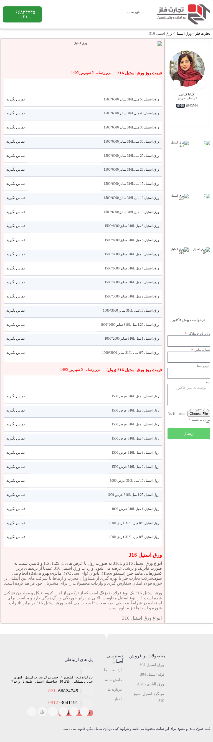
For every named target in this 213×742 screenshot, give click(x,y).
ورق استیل (184, 33)
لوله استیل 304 (152, 674)
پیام (208, 381)
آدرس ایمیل (203, 365)
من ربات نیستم (200, 419)
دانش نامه (113, 680)
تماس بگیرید (15, 99)
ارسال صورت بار (199, 409)
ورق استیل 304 (152, 665)
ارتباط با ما (113, 670)
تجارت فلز (202, 33)
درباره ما (115, 689)
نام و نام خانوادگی (198, 333)
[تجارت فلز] (183, 14)
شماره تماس (202, 349)
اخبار (118, 699)
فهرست (134, 12)
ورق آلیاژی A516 (150, 684)
